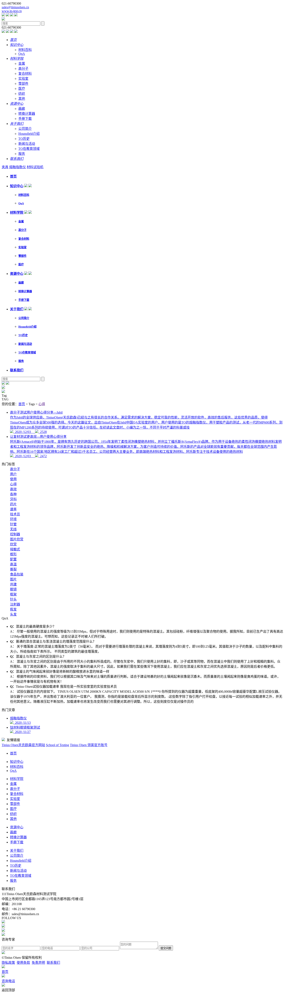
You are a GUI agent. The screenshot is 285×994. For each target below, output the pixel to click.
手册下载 (25, 118)
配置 (13, 559)
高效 (13, 489)
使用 (13, 479)
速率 (13, 509)
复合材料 (25, 73)
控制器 (15, 534)
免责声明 (38, 962)
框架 (13, 594)
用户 (13, 474)
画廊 (21, 108)
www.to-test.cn (12, 11)
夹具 (5, 167)
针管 (13, 524)
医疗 (21, 88)
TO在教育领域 (29, 148)
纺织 (21, 93)
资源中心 (16, 273)
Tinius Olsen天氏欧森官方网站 (23, 745)
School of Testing (57, 745)
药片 (13, 504)
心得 (41, 404)
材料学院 (16, 212)
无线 (13, 529)
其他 (21, 98)
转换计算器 (26, 113)
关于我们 (16, 309)
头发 (13, 614)
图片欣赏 (16, 539)
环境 (13, 519)
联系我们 (16, 370)
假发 (13, 609)
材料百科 (25, 50)
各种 (13, 494)
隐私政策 (8, 962)
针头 (13, 599)
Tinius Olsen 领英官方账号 (88, 745)
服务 (21, 153)
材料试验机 (35, 167)
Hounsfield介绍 (29, 133)
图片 (13, 579)
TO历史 (24, 138)
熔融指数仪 (17, 167)
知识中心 (16, 186)
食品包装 (16, 574)
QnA (21, 54)
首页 (13, 176)
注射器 (15, 604)
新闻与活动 (26, 143)
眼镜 (13, 589)
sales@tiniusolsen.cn (15, 7)
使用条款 (23, 962)
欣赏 (13, 544)
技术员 (15, 514)
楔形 (13, 554)
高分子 (23, 68)
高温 (13, 564)
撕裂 (13, 569)
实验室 (23, 78)
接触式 (15, 549)
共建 (13, 584)
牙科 (13, 499)
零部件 (23, 83)
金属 (21, 63)
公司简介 (25, 128)
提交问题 (165, 948)
